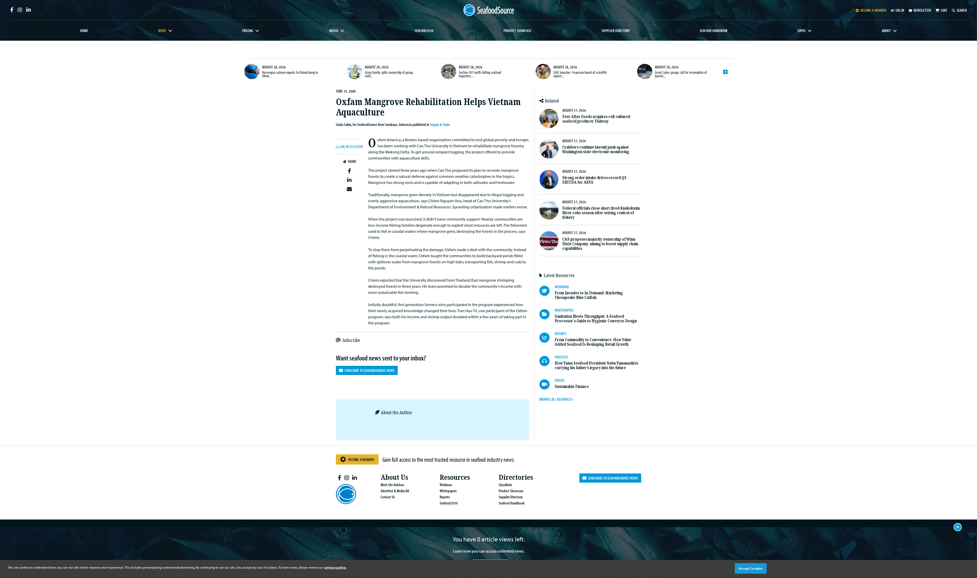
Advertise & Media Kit (395, 490)
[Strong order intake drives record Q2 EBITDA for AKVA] (548, 179)
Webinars (446, 484)
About (886, 30)
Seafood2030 (424, 30)
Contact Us (388, 496)
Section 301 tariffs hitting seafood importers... (480, 74)
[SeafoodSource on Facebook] (11, 9)
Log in (900, 10)
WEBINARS (562, 286)
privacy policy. (335, 567)
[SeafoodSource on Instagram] (20, 9)
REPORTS (560, 333)
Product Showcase (517, 30)
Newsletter (922, 10)
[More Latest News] (725, 72)
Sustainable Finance (572, 386)
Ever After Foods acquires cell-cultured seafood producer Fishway (596, 119)
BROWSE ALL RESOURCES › (556, 399)
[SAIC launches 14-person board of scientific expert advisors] (543, 71)
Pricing (247, 30)
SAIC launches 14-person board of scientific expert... (580, 74)
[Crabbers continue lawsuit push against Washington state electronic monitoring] (548, 148)
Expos (801, 30)
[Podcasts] (547, 361)
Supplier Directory (615, 30)
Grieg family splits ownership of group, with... (389, 74)
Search (962, 10)
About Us (394, 477)
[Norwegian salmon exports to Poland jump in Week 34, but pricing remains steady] (252, 71)
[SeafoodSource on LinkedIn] (28, 9)
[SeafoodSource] (488, 10)
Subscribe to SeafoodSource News (369, 370)
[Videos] (547, 384)
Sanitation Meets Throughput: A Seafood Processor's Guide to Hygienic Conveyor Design (596, 318)
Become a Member (361, 459)
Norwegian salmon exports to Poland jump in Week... (290, 74)
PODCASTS (561, 356)
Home (84, 30)
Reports (445, 496)
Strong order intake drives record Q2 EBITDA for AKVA (594, 180)
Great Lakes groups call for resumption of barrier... (681, 74)
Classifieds (505, 484)
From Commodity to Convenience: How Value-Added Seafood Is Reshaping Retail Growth (594, 342)
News (162, 30)
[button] (349, 171)
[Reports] (547, 338)
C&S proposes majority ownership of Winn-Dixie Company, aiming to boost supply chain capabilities (600, 243)
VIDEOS (559, 380)
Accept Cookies (751, 568)
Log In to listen (351, 146)
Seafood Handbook (713, 30)
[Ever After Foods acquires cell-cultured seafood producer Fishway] (548, 118)
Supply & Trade (440, 124)
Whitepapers (448, 490)
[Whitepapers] (547, 314)
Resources (455, 477)
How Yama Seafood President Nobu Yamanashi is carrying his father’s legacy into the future (596, 365)
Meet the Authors (392, 484)
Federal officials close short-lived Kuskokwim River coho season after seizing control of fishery (601, 212)
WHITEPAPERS (564, 310)
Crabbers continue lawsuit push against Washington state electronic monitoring (595, 149)
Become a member (873, 10)
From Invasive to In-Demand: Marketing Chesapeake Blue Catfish (589, 295)
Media (333, 30)
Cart (944, 10)
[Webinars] (547, 291)
